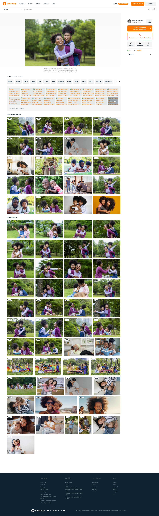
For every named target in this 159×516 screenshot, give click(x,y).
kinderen (61, 81)
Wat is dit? (139, 50)
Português (116, 487)
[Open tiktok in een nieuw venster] (58, 510)
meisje (76, 81)
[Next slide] (118, 82)
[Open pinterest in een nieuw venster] (56, 510)
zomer (26, 81)
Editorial (46, 4)
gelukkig (98, 81)
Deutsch (115, 489)
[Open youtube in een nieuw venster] (64, 510)
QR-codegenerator (45, 503)
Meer (53, 4)
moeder (10, 81)
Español (115, 484)
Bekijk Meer (113, 101)
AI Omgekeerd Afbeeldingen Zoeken (48, 497)
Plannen (115, 3)
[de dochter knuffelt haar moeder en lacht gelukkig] (20, 445)
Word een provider (94, 490)
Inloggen (150, 3)
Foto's (30, 4)
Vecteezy (42, 484)
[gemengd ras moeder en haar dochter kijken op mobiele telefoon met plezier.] (78, 205)
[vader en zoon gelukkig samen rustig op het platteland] (49, 185)
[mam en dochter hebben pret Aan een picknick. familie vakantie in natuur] (85, 425)
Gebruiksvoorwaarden (104, 510)
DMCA (67, 484)
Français (115, 492)
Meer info (131, 54)
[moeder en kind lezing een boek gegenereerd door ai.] (107, 347)
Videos (38, 4)
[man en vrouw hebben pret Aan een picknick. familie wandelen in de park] (71, 425)
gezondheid (108, 81)
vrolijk (46, 81)
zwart (33, 81)
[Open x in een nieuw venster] (61, 510)
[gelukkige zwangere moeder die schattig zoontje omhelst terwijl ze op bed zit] (78, 146)
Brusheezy (43, 482)
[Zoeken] (149, 9)
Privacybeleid (114, 510)
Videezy (42, 487)
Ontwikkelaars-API (45, 494)
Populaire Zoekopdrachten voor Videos (74, 497)
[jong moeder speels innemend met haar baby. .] (21, 425)
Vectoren (21, 4)
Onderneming (44, 489)
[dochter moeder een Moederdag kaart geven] (20, 166)
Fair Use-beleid (122, 510)
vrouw (69, 81)
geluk (91, 81)
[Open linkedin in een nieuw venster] (53, 510)
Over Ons (94, 487)
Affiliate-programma (71, 487)
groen (84, 81)
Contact (94, 484)
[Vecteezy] (9, 3)
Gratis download (139, 28)
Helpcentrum (95, 482)
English (115, 482)
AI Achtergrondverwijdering (48, 500)
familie (18, 81)
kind (53, 81)
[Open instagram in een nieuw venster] (50, 510)
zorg (39, 81)
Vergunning (68, 482)
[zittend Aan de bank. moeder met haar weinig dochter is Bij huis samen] (50, 425)
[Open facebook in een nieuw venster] (48, 510)
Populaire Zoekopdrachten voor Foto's (74, 493)
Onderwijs (43, 492)
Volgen (149, 22)
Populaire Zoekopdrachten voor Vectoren (74, 490)
